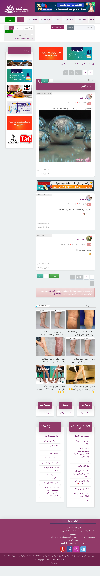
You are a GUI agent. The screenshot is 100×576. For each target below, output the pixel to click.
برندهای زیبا (45, 19)
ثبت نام (52, 291)
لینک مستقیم (42, 170)
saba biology (82, 239)
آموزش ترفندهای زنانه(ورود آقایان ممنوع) (38, 413)
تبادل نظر (69, 19)
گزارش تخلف (42, 174)
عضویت (10, 20)
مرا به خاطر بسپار (24, 35)
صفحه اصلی (81, 19)
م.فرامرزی (84, 97)
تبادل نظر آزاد (81, 63)
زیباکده (91, 63)
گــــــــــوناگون (67, 63)
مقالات (58, 19)
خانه (92, 19)
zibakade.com (58, 559)
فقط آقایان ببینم (85, 413)
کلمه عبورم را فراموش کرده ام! (24, 38)
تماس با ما (33, 19)
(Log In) (57, 293)
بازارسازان (44, 563)
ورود (20, 20)
